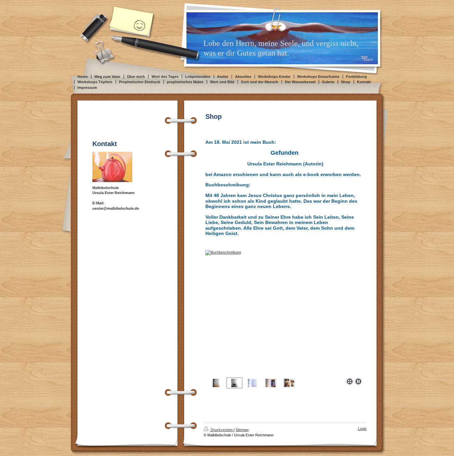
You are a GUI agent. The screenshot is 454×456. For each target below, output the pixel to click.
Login (362, 429)
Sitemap (242, 430)
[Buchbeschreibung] (285, 312)
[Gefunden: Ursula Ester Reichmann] (216, 383)
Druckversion (222, 430)
